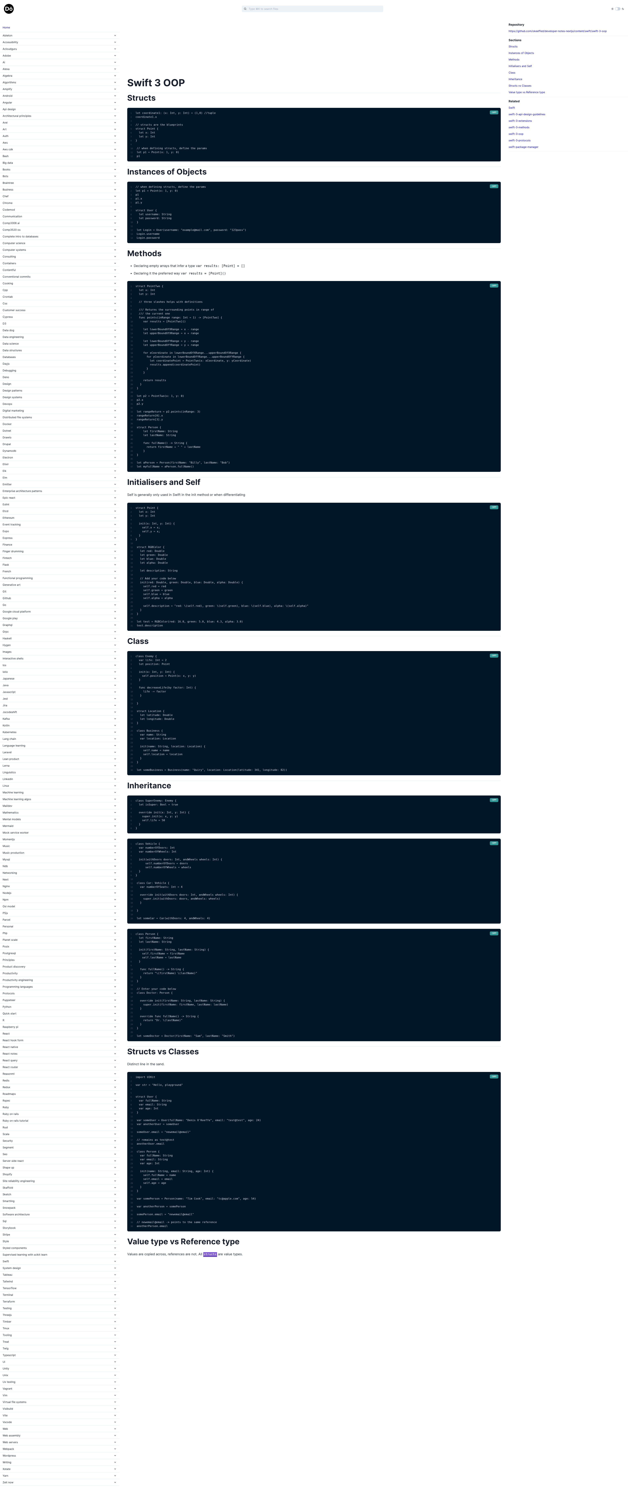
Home (6, 27)
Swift (512, 107)
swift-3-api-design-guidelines (527, 114)
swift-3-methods (519, 127)
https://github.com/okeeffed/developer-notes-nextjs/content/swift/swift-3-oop (558, 31)
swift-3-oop (516, 133)
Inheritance (515, 79)
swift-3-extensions (520, 120)
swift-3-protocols (520, 140)
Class (512, 72)
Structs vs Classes (520, 85)
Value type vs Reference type (527, 92)
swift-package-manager (523, 147)
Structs (513, 46)
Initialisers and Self (520, 66)
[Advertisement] (225, 46)
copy (494, 112)
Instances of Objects (521, 53)
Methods (514, 59)
